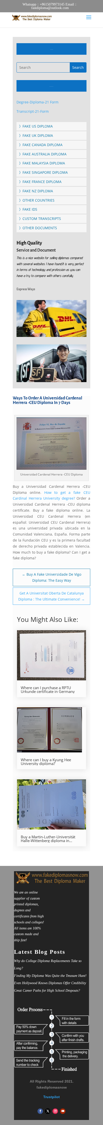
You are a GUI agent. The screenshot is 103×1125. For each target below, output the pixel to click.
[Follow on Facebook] (40, 1111)
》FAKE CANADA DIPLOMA (40, 144)
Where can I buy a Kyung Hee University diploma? (46, 761)
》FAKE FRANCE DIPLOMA (40, 181)
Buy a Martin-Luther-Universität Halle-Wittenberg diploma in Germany (48, 839)
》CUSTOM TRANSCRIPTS (40, 218)
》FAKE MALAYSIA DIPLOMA (42, 163)
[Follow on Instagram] (55, 1111)
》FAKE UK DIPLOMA (36, 135)
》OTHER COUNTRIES (36, 200)
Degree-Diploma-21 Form (37, 102)
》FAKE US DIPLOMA (36, 126)
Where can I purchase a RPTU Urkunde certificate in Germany (48, 689)
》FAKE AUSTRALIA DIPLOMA (42, 154)
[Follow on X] (47, 1111)
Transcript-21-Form (32, 111)
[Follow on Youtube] (63, 1111)
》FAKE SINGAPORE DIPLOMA (43, 172)
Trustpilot (51, 1097)
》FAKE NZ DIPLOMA (36, 191)
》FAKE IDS (28, 209)
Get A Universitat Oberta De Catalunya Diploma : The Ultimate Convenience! (51, 596)
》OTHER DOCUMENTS (38, 227)
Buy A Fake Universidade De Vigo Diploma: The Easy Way (51, 577)
